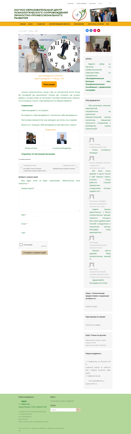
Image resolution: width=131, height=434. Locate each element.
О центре (70, 3)
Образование (79, 24)
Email (24, 224)
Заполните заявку (93, 325)
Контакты (92, 3)
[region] (98, 44)
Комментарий (28, 188)
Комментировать (25, 159)
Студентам (41, 24)
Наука (30, 24)
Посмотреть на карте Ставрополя (62, 401)
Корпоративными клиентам (59, 24)
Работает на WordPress (38, 428)
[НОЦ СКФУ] (65, 14)
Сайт (23, 233)
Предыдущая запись (34, 168)
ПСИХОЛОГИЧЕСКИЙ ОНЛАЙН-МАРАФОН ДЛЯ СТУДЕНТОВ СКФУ (98, 274)
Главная (23, 24)
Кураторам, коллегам (96, 24)
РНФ (107, 24)
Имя (23, 215)
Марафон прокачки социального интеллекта (98, 204)
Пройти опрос (91, 306)
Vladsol (31, 31)
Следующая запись (64, 167)
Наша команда (81, 3)
